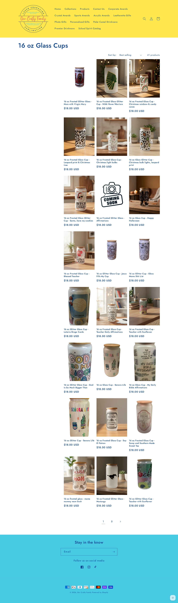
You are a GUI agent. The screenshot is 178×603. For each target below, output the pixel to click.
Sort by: (112, 55)
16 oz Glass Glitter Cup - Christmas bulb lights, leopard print (144, 163)
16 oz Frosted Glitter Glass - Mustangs (110, 500)
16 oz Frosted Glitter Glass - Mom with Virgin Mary (78, 103)
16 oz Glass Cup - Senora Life (111, 385)
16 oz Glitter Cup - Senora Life (79, 440)
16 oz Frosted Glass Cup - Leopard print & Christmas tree (77, 163)
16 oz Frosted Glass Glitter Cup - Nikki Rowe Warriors (110, 103)
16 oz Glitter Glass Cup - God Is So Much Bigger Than (78, 386)
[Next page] (120, 521)
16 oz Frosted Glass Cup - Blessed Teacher (76, 275)
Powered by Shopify (100, 592)
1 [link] (103, 521)
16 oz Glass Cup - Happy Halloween (141, 219)
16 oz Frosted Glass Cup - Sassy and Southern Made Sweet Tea (142, 443)
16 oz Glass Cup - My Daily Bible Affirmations (142, 386)
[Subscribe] (113, 551)
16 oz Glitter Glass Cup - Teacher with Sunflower (141, 500)
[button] (144, 18)
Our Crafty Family (84, 592)
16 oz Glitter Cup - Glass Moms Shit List (141, 275)
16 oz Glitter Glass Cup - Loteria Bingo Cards (76, 330)
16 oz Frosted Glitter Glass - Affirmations (110, 219)
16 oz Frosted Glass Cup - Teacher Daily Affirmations (110, 330)
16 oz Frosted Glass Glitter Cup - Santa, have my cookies (78, 219)
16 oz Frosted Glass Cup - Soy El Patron (112, 442)
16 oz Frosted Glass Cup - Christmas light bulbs (109, 161)
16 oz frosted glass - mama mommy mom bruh (77, 500)
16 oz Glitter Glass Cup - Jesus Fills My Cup (112, 275)
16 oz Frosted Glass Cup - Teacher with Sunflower (142, 330)
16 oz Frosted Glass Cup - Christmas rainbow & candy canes (142, 104)
